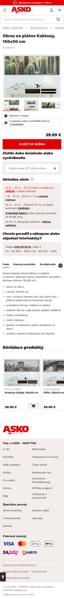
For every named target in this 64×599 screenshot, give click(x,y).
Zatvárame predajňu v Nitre (34, 2)
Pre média (9, 480)
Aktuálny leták (40, 510)
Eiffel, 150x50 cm (54, 391)
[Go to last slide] (6, 105)
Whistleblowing (39, 571)
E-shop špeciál (11, 518)
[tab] (6, 264)
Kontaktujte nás (41, 472)
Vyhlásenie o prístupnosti (39, 496)
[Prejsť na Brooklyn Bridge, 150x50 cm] (22, 372)
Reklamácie (39, 449)
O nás (6, 449)
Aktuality (8, 456)
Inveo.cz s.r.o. (20, 590)
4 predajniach (16, 124)
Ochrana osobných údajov (15, 571)
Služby (7, 472)
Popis (6, 264)
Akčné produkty (12, 510)
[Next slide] (58, 105)
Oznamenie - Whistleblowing (41, 480)
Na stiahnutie (48, 264)
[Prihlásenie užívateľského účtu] (51, 10)
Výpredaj (37, 518)
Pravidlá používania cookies (16, 577)
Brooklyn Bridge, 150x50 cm (21, 391)
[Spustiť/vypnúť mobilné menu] (5, 10)
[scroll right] (60, 266)
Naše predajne (11, 464)
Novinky (7, 526)
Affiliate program (42, 488)
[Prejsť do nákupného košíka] (59, 10)
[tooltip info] (32, 179)
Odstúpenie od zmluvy (45, 456)
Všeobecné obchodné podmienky (19, 565)
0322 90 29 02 (22, 246)
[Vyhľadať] (59, 19)
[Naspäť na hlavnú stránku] (21, 10)
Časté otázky (39, 464)
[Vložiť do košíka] (33, 406)
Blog (5, 495)
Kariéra (7, 488)
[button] (11, 105)
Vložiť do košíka (32, 144)
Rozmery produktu (24, 264)
